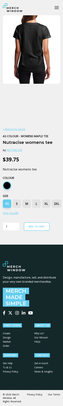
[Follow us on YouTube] (30, 313)
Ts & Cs (7, 367)
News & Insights (43, 371)
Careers (38, 367)
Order (6, 345)
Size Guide (10, 213)
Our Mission (41, 337)
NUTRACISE (14, 150)
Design (7, 337)
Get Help (8, 363)
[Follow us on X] (10, 313)
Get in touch (41, 363)
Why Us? (39, 333)
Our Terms (54, 394)
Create (6, 333)
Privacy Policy (10, 371)
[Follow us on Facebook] (4, 313)
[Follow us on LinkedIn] (23, 313)
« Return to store (14, 129)
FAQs (37, 341)
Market (7, 341)
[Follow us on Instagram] (17, 313)
